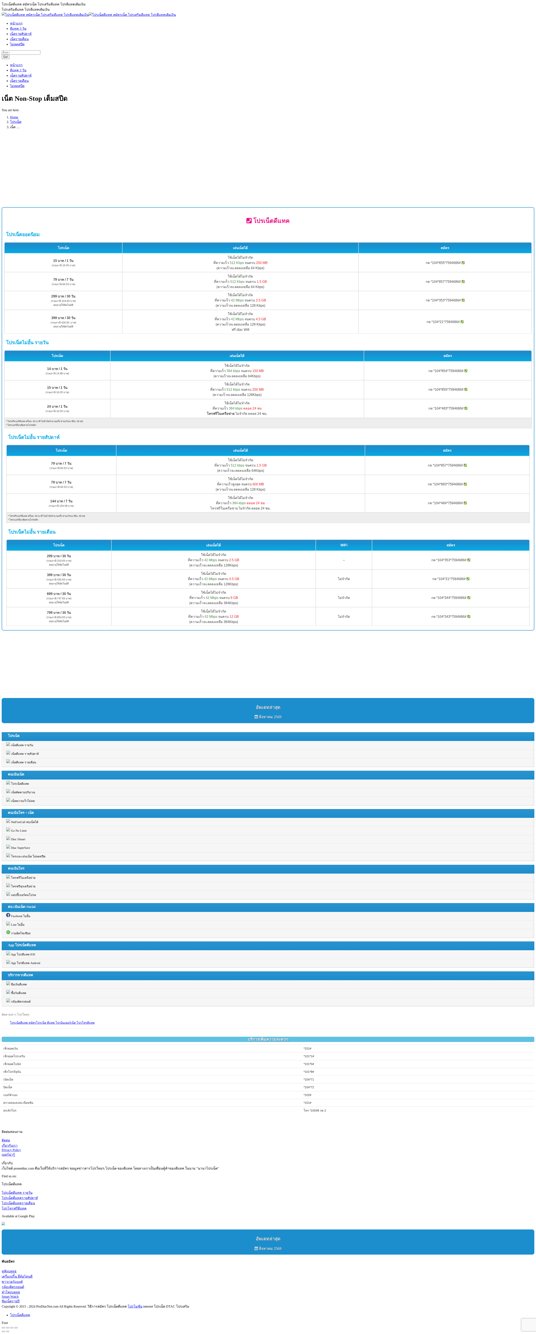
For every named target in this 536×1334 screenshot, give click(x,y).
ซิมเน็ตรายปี (10, 1301)
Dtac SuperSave (20, 847)
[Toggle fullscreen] (11, 1327)
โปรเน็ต (15, 122)
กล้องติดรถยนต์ (20, 1001)
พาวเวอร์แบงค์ (12, 1282)
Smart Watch (10, 1296)
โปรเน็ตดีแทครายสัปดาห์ (20, 1198)
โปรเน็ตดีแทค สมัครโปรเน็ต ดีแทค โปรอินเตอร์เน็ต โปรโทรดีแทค (52, 1022)
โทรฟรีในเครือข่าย (22, 877)
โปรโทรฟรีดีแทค (14, 1208)
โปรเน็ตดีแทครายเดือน (18, 1203)
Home (14, 117)
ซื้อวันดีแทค (18, 993)
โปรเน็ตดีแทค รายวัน (17, 1192)
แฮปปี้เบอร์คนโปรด (23, 895)
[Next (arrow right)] (7, 1331)
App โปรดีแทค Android (25, 963)
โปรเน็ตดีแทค (19, 783)
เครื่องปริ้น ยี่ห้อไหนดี (17, 1276)
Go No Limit (18, 830)
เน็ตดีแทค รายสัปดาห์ (24, 753)
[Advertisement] (127, 172)
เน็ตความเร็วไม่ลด (22, 801)
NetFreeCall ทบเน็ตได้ (24, 822)
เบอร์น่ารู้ (8, 1154)
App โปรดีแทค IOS (22, 954)
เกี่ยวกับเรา (10, 1145)
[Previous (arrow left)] (3, 1331)
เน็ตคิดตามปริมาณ (22, 792)
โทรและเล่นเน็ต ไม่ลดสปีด (27, 856)
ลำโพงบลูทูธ (11, 1292)
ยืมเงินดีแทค (18, 984)
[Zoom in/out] (16, 1327)
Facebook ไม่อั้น (20, 916)
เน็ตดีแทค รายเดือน (23, 762)
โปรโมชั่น (135, 1306)
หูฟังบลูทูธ (9, 1271)
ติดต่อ (6, 1140)
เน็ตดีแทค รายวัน (21, 745)
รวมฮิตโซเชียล (20, 933)
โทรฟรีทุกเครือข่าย (22, 886)
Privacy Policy (11, 1150)
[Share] (7, 1327)
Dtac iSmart (17, 839)
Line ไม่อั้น (17, 924)
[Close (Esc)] (3, 1327)
